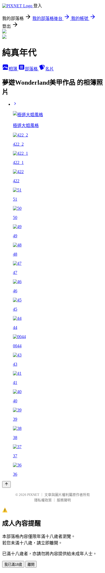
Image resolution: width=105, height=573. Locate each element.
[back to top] (6, 484)
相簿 (13, 69)
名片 (49, 69)
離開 (30, 564)
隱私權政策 (43, 500)
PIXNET (33, 495)
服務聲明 (64, 500)
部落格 (32, 69)
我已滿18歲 (13, 564)
